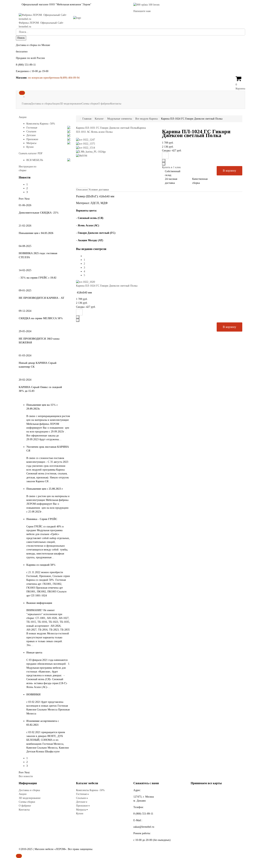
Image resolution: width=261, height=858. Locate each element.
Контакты (115, 103)
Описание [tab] (82, 189)
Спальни (31, 131)
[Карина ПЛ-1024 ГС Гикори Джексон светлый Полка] (85, 281)
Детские (31, 135)
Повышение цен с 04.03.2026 (36, 233)
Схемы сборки (90, 103)
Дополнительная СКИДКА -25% (39, 212)
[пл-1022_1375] (85, 143)
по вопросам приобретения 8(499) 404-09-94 (53, 77)
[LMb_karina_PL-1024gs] (91, 151)
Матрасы (31, 143)
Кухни (30, 146)
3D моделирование (71, 103)
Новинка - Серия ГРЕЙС (41, 519)
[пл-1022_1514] (85, 147)
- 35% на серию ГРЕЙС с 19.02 (37, 277)
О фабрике (104, 103)
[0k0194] (81, 155)
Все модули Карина (146, 118)
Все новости (26, 776)
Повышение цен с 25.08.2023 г (44, 488)
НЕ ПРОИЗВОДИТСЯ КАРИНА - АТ (41, 297)
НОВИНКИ (33, 694)
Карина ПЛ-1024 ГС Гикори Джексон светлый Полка (106, 285)
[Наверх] (19, 856)
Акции (56, 103)
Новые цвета (34, 652)
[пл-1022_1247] (85, 139)
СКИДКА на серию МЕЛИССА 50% (41, 318)
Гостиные (31, 127)
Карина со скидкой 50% (41, 564)
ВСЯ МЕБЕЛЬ (34, 160)
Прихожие (32, 139)
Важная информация (39, 603)
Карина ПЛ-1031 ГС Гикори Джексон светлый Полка (106, 127)
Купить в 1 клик (171, 167)
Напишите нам (142, 11)
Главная (26, 103)
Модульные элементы (119, 118)
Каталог (99, 118)
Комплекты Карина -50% (40, 123)
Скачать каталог (31, 153)
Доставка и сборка (41, 103)
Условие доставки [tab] (98, 189)
